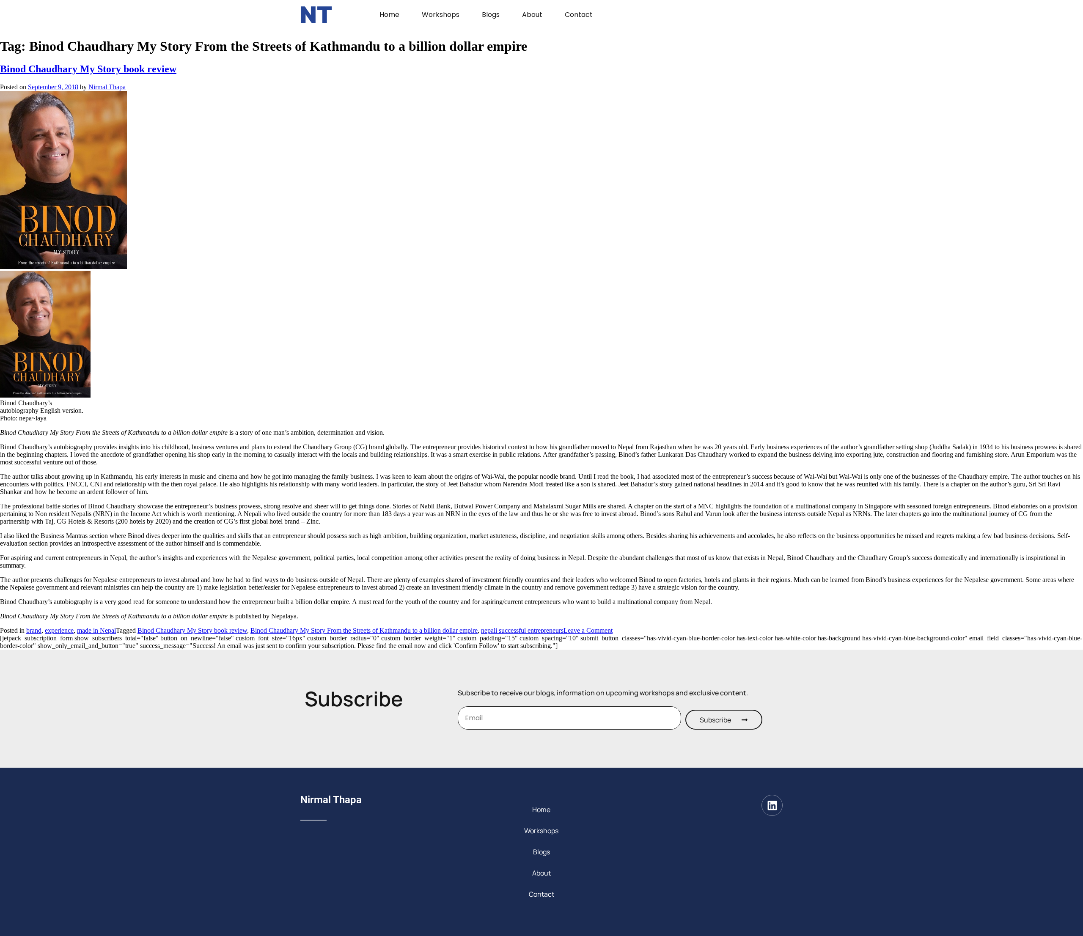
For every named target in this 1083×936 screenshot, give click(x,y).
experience (59, 630)
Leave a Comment (588, 630)
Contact (579, 14)
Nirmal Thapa (107, 87)
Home (389, 14)
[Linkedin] (772, 805)
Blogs (491, 14)
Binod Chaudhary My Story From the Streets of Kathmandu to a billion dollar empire (364, 630)
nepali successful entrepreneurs (522, 630)
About (532, 14)
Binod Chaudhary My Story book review (88, 68)
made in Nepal (96, 630)
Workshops (440, 14)
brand (33, 630)
